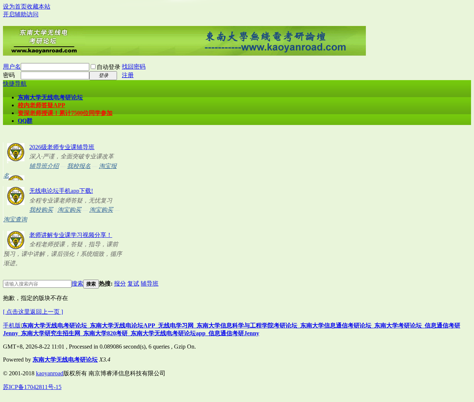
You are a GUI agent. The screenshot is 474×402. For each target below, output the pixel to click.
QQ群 (25, 121)
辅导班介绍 (44, 166)
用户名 (12, 66)
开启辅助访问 (21, 14)
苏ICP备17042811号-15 (32, 387)
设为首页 (15, 6)
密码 (9, 75)
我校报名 (79, 166)
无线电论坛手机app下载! (61, 191)
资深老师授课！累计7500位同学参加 (65, 113)
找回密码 (134, 66)
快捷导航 (15, 83)
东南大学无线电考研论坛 (50, 97)
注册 (128, 75)
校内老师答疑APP (41, 105)
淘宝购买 (69, 210)
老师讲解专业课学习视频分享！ (70, 235)
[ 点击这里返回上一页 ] (33, 312)
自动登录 (108, 67)
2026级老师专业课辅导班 (61, 147)
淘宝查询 (15, 219)
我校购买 (41, 210)
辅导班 (149, 283)
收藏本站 (38, 6)
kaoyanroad (49, 373)
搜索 (77, 283)
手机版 (12, 325)
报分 (120, 283)
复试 (133, 283)
